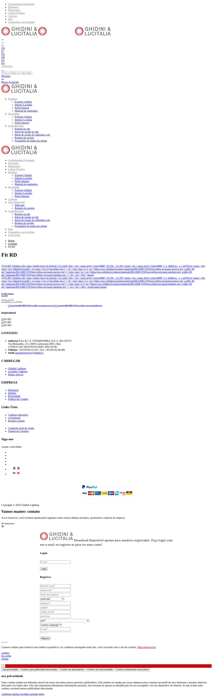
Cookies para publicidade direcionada (39, 669)
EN (3, 48)
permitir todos (37, 694)
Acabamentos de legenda (21, 4)
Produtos (12, 98)
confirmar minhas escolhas (15, 694)
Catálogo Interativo (18, 414)
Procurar (5, 76)
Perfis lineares (22, 107)
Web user (19, 205)
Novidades (13, 113)
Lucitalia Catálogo (17, 371)
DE (3, 57)
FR (3, 54)
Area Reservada (16, 202)
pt (2, 45)
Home (11, 240)
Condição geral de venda (21, 428)
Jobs (10, 19)
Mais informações (146, 647)
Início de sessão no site (27, 131)
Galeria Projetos (16, 13)
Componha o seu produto (21, 22)
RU (3, 63)
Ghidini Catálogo (17, 368)
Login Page (14, 235)
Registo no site (22, 128)
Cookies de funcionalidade (100, 669)
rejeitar (4, 658)
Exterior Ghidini (23, 101)
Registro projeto (16, 420)
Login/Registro (16, 125)
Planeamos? (14, 10)
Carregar (12, 16)
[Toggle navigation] (2, 70)
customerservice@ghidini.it (29, 352)
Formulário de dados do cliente (31, 140)
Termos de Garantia (18, 431)
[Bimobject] (14, 474)
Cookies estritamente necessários (132, 669)
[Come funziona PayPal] (106, 500)
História (12, 393)
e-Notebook (14, 417)
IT (2, 51)
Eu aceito (6, 655)
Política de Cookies (18, 399)
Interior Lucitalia (23, 104)
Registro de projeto (25, 208)
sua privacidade (10, 669)
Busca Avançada (10, 82)
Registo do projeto (24, 137)
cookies (5, 652)
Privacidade (14, 396)
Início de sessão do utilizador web (32, 134)
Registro (45, 638)
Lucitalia (12, 243)
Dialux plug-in (15, 374)
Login (43, 569)
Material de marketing (26, 110)
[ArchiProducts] (14, 469)
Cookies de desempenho (72, 669)
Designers (13, 7)
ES (2, 60)
